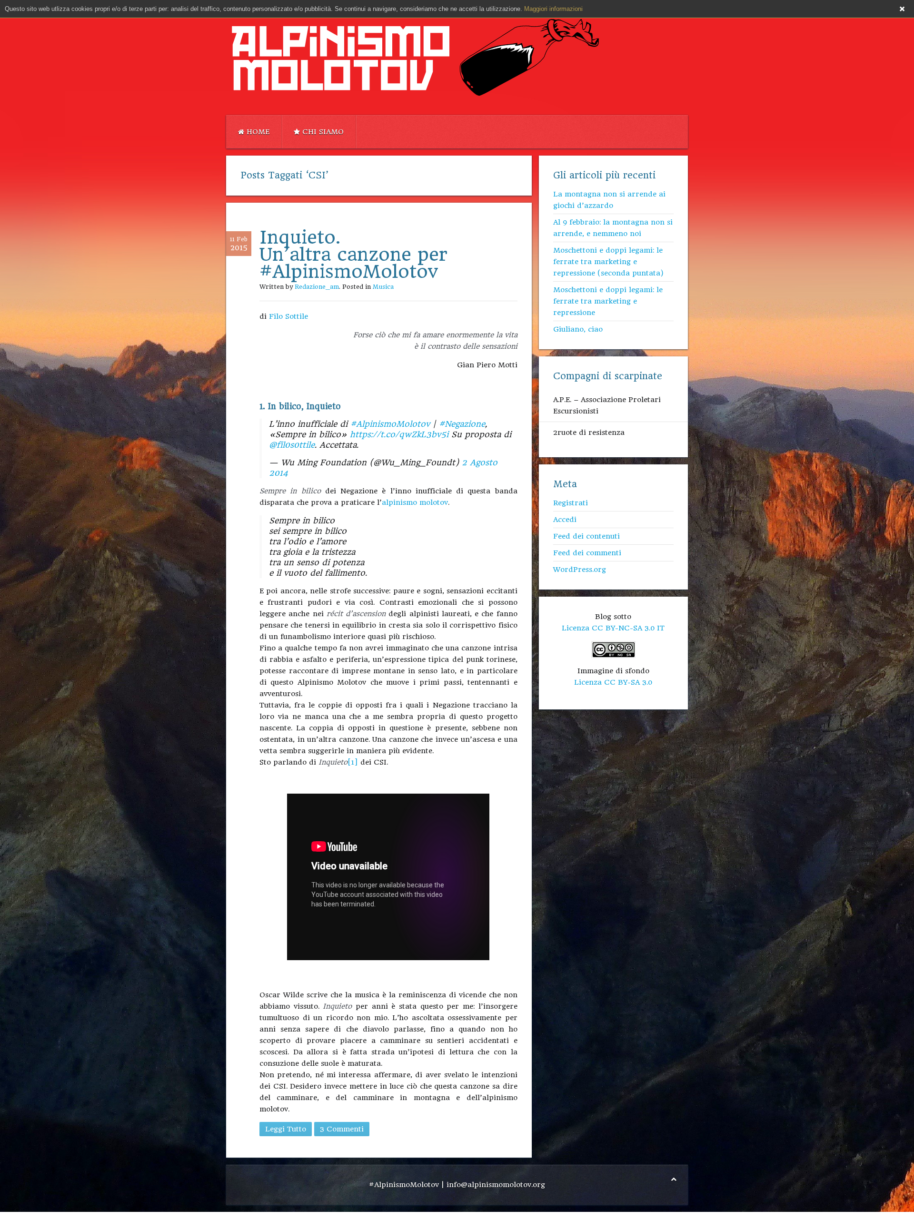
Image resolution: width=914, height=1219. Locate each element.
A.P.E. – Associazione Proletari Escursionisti (607, 405)
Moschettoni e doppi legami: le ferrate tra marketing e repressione (608, 301)
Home (256, 132)
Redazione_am (317, 286)
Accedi (564, 519)
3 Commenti (342, 1129)
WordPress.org (579, 569)
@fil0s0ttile (292, 445)
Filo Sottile (288, 316)
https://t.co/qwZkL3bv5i (399, 434)
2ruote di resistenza (589, 432)
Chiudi (902, 9)
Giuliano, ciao (578, 329)
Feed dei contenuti (586, 536)
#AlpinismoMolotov (390, 424)
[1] (353, 762)
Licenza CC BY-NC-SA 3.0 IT (613, 628)
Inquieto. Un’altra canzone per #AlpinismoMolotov (353, 254)
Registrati (570, 503)
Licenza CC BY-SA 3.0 (613, 682)
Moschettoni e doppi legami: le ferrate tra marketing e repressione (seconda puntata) (608, 261)
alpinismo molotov (415, 502)
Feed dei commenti (587, 553)
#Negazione (462, 424)
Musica (383, 286)
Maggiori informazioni (553, 8)
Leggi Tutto (285, 1129)
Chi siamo (322, 132)
